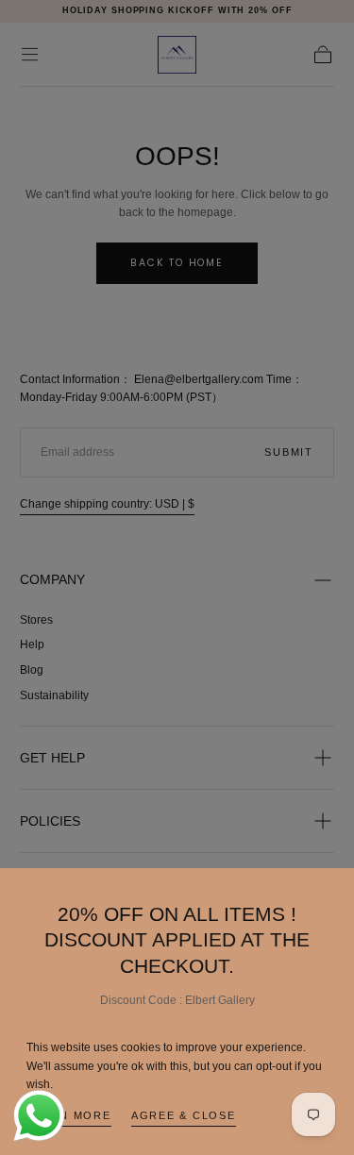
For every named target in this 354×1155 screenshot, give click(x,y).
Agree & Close (183, 1115)
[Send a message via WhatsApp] (39, 1116)
